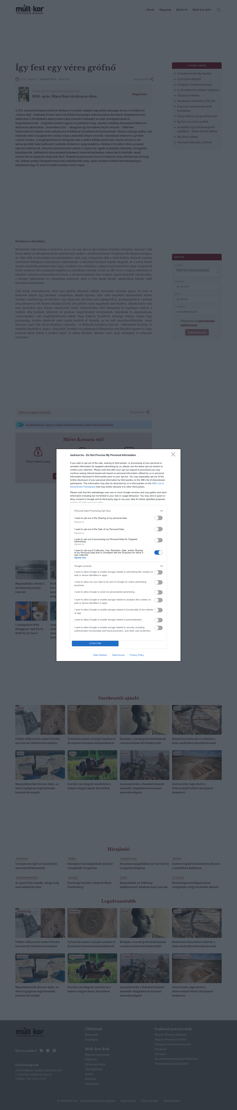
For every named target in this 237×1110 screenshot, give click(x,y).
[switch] (158, 518)
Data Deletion (100, 655)
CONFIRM (95, 643)
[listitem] (118, 511)
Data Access (118, 655)
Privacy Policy (137, 655)
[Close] (174, 455)
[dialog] (118, 555)
